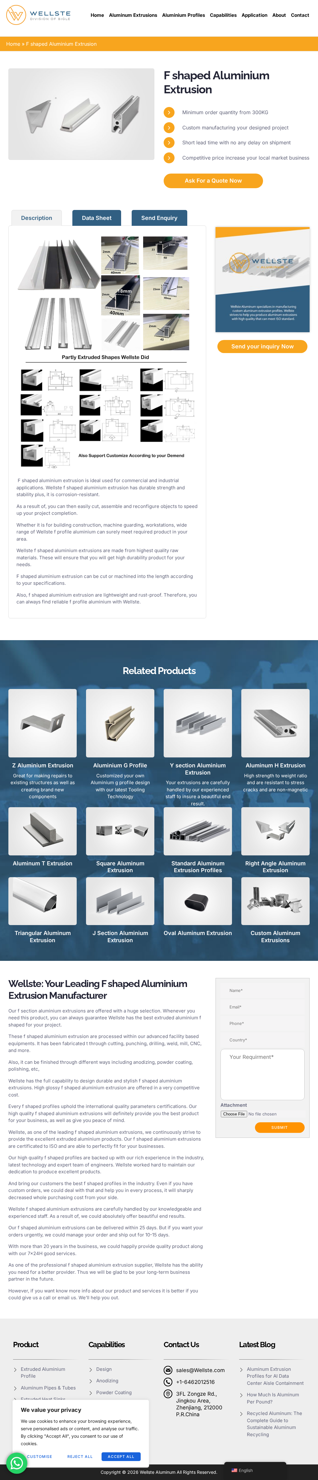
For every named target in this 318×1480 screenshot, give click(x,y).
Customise (39, 1456)
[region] (80, 1434)
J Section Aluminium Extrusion (120, 936)
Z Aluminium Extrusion (42, 765)
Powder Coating (114, 1392)
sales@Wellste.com (200, 1370)
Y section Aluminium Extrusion (198, 769)
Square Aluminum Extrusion (120, 867)
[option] (81, 114)
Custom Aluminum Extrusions (275, 936)
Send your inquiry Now (262, 346)
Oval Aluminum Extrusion (198, 933)
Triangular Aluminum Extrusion (43, 936)
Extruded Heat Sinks (43, 1399)
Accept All (121, 1456)
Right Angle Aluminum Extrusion (275, 867)
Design (104, 1369)
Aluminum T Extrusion (42, 863)
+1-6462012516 (195, 1382)
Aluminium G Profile (120, 765)
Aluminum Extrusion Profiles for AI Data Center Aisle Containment (276, 1376)
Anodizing (107, 1381)
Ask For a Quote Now (213, 180)
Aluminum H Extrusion (276, 765)
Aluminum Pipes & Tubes (48, 1388)
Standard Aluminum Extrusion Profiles (198, 867)
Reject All (80, 1456)
